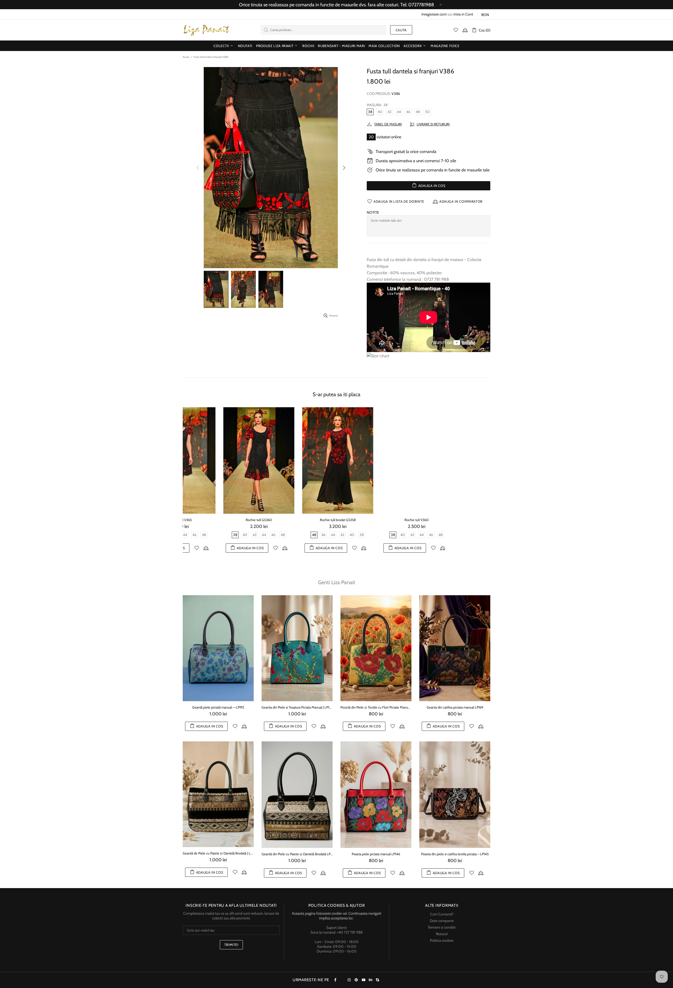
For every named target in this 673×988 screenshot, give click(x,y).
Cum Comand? (441, 914)
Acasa (186, 57)
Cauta (401, 30)
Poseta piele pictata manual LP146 (376, 854)
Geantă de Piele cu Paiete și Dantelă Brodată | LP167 (218, 853)
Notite (373, 212)
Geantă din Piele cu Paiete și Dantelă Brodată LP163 (297, 854)
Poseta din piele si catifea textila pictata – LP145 (455, 854)
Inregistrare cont (434, 14)
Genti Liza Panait (336, 582)
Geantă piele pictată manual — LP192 (218, 707)
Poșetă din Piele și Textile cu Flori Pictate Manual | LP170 (375, 707)
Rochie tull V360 (218, 520)
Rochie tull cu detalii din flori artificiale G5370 (454, 520)
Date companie (442, 920)
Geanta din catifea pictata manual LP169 (455, 707)
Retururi (442, 933)
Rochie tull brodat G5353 (376, 520)
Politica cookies (441, 940)
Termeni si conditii (442, 927)
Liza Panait (206, 30)
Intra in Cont (463, 14)
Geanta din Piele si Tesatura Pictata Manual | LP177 (297, 707)
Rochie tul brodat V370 (297, 520)
